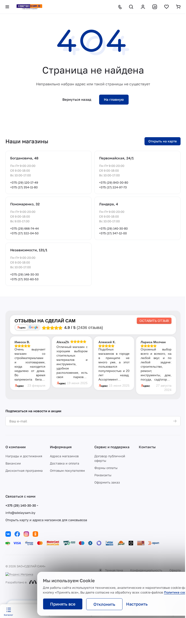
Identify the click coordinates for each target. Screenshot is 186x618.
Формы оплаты (105, 468)
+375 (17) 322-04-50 (24, 233)
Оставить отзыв (154, 321)
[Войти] (143, 7)
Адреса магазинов (64, 456)
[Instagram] (26, 534)
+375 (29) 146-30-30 (24, 274)
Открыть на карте (162, 141)
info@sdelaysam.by (20, 513)
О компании (15, 447)
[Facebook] (17, 534)
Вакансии (13, 463)
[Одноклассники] (35, 534)
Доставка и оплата (64, 463)
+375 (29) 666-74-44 (24, 228)
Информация (61, 447)
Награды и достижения (23, 456)
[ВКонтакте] (8, 534)
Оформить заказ (107, 482)
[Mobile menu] (7, 7)
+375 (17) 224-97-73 (113, 187)
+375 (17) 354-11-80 (24, 187)
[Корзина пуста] (178, 7)
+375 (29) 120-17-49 (24, 182)
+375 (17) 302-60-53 (24, 279)
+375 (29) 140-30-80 (113, 228)
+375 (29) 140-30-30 (20, 505)
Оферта (175, 570)
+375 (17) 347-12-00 (113, 233)
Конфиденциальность (146, 570)
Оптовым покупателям (67, 470)
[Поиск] (131, 7)
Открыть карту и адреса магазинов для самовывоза (46, 520)
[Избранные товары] (166, 7)
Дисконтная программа (24, 470)
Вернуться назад (76, 99)
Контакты (147, 447)
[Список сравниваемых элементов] (154, 7)
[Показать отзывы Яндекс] (21, 327)
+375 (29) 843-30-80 (113, 182)
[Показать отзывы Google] (33, 327)
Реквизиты (102, 475)
